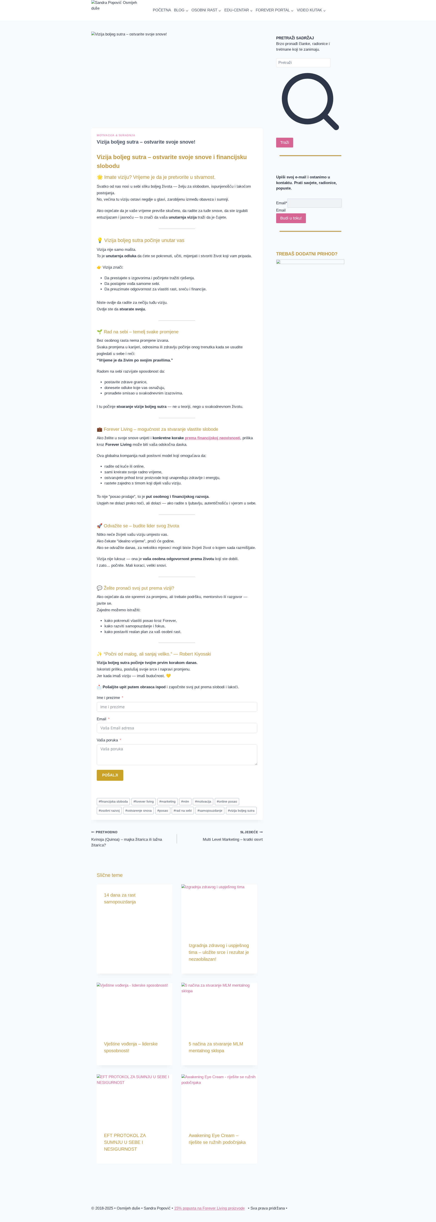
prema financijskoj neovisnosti (212, 438)
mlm (185, 801)
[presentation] (219, 909)
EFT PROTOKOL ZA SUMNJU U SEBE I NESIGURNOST (125, 1142)
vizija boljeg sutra (241, 810)
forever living (144, 801)
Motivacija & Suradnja (116, 135)
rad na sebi (183, 810)
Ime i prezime (108, 698)
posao (162, 810)
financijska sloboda (113, 801)
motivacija (203, 801)
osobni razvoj (109, 810)
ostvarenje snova (138, 810)
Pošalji (110, 775)
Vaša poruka (107, 740)
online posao (227, 801)
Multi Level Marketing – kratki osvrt (233, 836)
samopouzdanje (210, 810)
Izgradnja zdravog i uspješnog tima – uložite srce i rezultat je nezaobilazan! (219, 952)
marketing (167, 801)
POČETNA (162, 10)
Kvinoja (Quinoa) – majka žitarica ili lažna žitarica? (126, 838)
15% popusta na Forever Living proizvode (209, 1208)
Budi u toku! (291, 218)
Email (101, 719)
